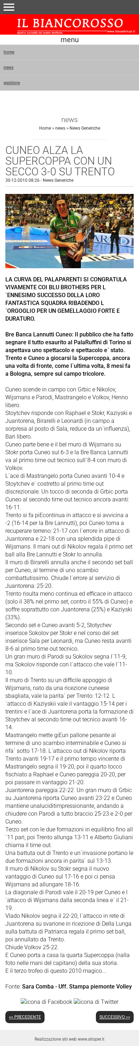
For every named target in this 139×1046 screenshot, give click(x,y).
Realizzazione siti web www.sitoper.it (69, 1039)
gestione (12, 82)
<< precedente (25, 1017)
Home (45, 128)
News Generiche (85, 128)
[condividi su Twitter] (96, 1001)
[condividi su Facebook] (46, 1001)
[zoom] (69, 266)
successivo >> (114, 1017)
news (9, 67)
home (9, 52)
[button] (9, 7)
